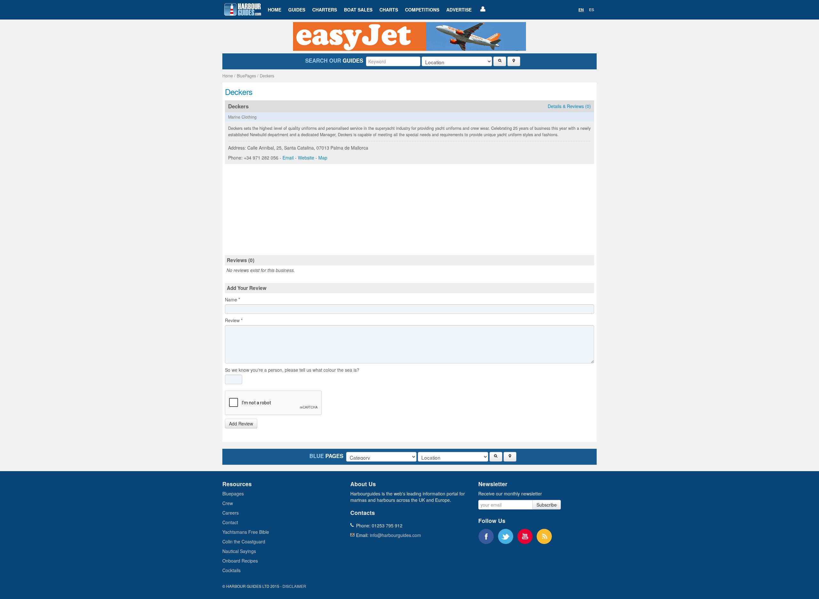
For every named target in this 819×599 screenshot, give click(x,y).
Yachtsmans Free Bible (245, 532)
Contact (230, 522)
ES (591, 9)
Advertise (459, 9)
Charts (388, 9)
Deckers (267, 76)
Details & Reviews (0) (569, 106)
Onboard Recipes (240, 560)
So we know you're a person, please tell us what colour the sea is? (292, 370)
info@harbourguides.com (395, 535)
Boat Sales (358, 9)
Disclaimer (294, 586)
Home (274, 9)
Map (322, 157)
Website (306, 157)
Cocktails (231, 570)
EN (581, 9)
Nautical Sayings (239, 551)
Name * (232, 299)
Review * (234, 320)
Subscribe (547, 505)
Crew (227, 503)
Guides (296, 9)
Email (288, 157)
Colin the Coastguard (243, 541)
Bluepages (233, 493)
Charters (324, 9)
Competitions (422, 9)
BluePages (246, 76)
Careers (230, 513)
